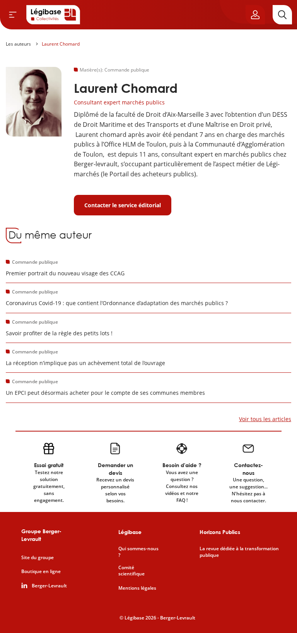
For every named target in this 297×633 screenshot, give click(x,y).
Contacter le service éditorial (122, 205)
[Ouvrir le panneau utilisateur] (255, 14)
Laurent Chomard (61, 44)
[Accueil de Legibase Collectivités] (53, 14)
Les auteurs (18, 44)
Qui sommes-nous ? (138, 552)
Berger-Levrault (49, 586)
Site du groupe (37, 558)
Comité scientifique (131, 571)
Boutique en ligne (41, 571)
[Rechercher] (282, 14)
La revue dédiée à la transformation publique (239, 552)
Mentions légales (137, 588)
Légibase (130, 532)
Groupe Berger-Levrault (41, 535)
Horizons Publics (220, 532)
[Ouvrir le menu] (12, 14)
